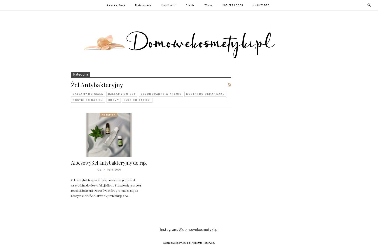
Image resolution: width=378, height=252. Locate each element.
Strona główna (116, 5)
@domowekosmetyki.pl (198, 229)
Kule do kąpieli (137, 100)
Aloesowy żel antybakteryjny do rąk (109, 162)
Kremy (113, 100)
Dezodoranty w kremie (160, 94)
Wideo (209, 5)
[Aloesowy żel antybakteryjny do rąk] (109, 135)
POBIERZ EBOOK (232, 5)
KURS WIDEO (261, 5)
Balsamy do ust (122, 94)
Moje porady (143, 5)
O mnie (190, 5)
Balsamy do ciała (88, 94)
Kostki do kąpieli (88, 100)
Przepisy (166, 5)
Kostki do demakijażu (205, 94)
